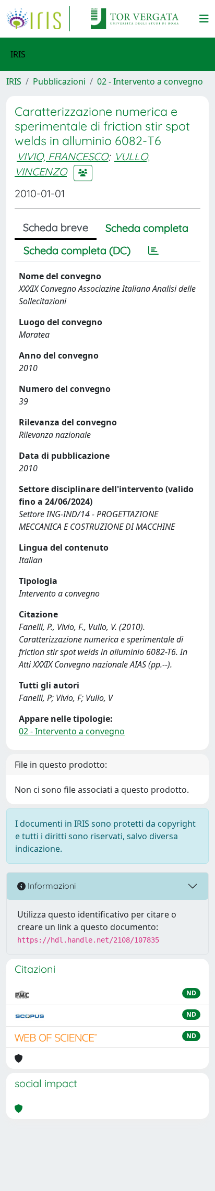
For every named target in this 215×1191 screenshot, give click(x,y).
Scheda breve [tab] (55, 227)
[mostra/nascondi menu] (204, 19)
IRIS (13, 81)
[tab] (153, 250)
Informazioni (51, 885)
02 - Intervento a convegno (150, 81)
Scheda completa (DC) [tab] (76, 250)
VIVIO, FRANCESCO (62, 156)
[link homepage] (38, 18)
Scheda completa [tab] (146, 227)
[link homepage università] (134, 18)
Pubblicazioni (59, 81)
